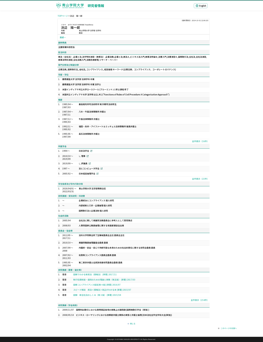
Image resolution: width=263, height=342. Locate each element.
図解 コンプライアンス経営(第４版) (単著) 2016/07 (97, 284)
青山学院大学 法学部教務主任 (92, 188)
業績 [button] (62, 37)
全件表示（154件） (200, 300)
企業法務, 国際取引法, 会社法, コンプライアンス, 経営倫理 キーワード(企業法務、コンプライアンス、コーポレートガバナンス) (117, 69)
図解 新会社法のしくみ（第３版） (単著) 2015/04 (97, 294)
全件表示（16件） (200, 141)
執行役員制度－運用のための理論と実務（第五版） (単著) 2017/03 (104, 279)
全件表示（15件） (200, 178)
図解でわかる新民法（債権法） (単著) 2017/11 (95, 274)
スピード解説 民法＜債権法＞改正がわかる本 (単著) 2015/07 (102, 289)
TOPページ (63, 15)
